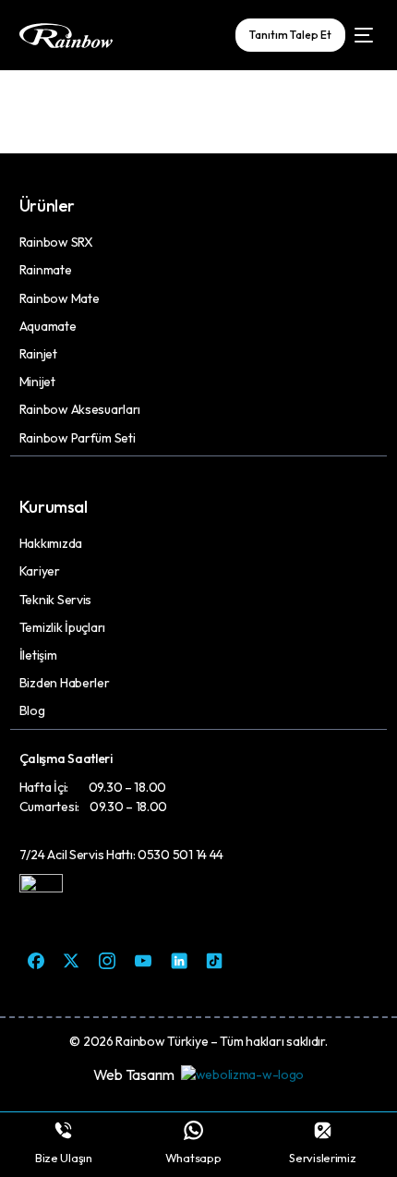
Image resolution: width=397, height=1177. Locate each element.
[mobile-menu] (360, 35)
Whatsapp (193, 1157)
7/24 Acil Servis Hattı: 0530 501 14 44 (121, 854)
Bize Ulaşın (63, 1157)
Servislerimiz (322, 1157)
